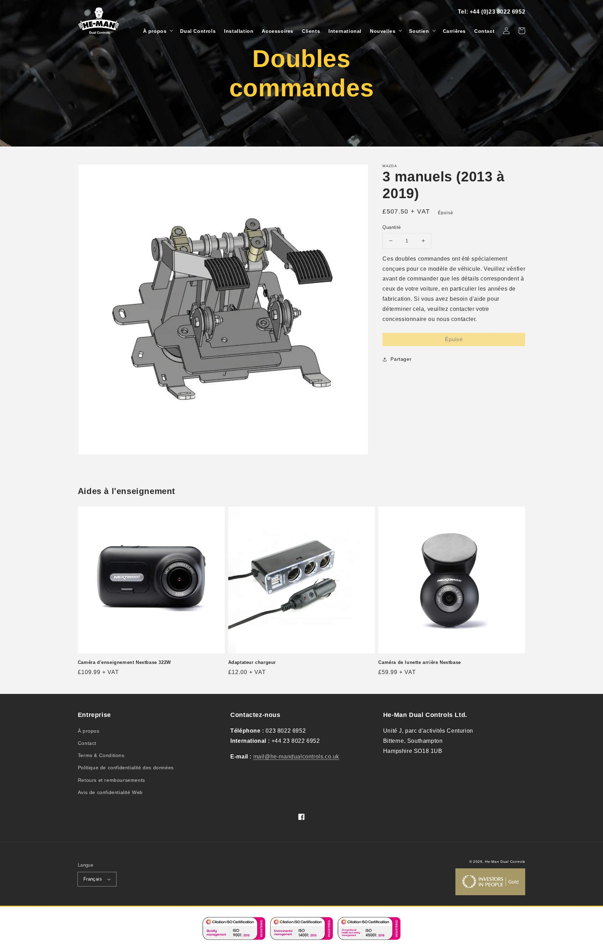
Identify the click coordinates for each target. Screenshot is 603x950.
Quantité (391, 227)
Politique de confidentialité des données (126, 767)
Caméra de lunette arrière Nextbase (419, 662)
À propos (88, 731)
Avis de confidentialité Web (110, 792)
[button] (157, 31)
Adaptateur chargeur (252, 662)
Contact (87, 743)
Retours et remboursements (111, 780)
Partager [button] (400, 359)
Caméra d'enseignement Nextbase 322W (124, 662)
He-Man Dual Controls (505, 861)
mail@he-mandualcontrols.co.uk (296, 757)
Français (92, 879)
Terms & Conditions (101, 755)
